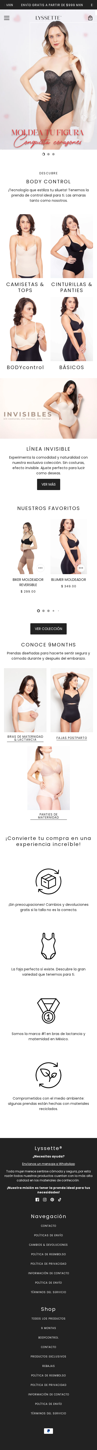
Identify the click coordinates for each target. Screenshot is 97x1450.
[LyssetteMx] (49, 17)
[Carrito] (90, 18)
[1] (48, 154)
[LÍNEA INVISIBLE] (48, 408)
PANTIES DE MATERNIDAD (48, 816)
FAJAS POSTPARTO (71, 738)
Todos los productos (49, 1319)
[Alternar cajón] (6, 18)
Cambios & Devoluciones (48, 1245)
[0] (44, 154)
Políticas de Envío (48, 1235)
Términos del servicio (48, 1292)
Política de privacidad (48, 1264)
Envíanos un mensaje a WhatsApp (48, 1164)
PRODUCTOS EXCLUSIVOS (48, 1356)
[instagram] (44, 1199)
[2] (53, 154)
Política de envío (48, 1283)
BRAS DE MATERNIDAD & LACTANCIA (25, 738)
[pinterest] (52, 1199)
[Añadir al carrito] (41, 568)
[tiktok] (59, 1199)
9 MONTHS (48, 1328)
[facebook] (37, 1199)
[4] (58, 611)
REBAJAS (48, 1366)
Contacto (48, 1226)
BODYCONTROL (48, 1338)
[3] (53, 611)
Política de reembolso (48, 1254)
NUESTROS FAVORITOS (48, 508)
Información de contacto (48, 1273)
